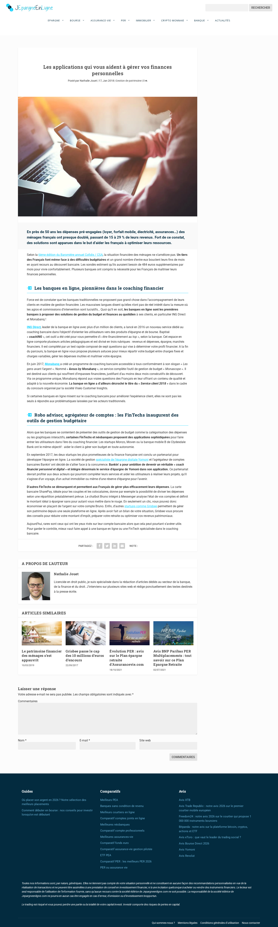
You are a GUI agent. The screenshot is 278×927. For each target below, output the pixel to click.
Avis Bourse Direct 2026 (194, 843)
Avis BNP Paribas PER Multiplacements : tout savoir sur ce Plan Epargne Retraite (172, 658)
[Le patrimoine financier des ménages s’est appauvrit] (42, 633)
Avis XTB (184, 800)
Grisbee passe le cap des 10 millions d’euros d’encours (85, 655)
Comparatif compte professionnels (122, 830)
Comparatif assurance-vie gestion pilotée (126, 849)
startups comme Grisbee (140, 506)
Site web (145, 740)
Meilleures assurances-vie (116, 837)
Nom (22, 740)
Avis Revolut (187, 856)
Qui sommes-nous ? (163, 922)
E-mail (85, 740)
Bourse (75, 20)
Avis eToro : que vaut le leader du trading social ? (210, 837)
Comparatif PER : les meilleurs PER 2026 (125, 861)
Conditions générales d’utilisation (219, 922)
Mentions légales (187, 922)
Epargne (54, 20)
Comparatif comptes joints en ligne (122, 818)
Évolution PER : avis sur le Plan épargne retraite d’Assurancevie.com (126, 658)
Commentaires (27, 701)
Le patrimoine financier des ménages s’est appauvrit (42, 655)
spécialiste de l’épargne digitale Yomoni (122, 459)
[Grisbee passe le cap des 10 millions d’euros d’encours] (86, 633)
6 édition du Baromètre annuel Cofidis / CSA (70, 255)
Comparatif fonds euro (114, 843)
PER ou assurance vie (113, 867)
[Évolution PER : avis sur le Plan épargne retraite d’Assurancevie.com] (129, 633)
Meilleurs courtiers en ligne (117, 812)
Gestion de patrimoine (128, 80)
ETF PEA (105, 855)
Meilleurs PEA (109, 800)
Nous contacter (251, 922)
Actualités (222, 20)
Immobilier (144, 20)
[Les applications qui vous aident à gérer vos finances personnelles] (107, 156)
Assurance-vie (101, 20)
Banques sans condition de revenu (122, 806)
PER (124, 20)
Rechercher (260, 7)
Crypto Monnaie (173, 20)
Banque (200, 20)
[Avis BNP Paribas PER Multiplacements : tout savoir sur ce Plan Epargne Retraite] (173, 633)
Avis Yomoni (187, 849)
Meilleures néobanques (115, 824)
